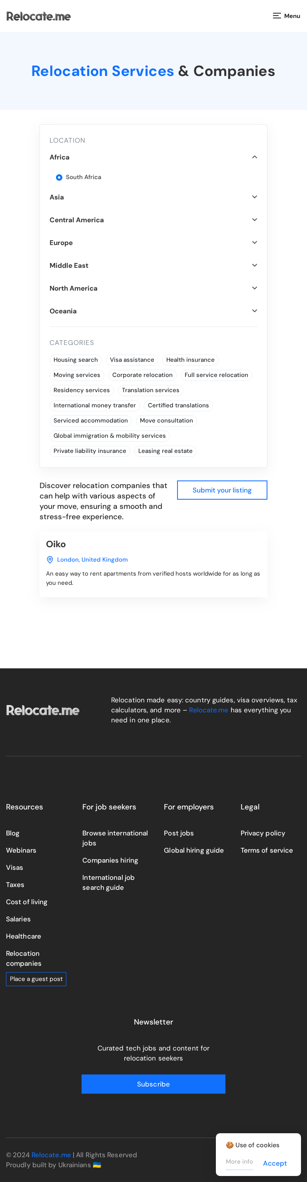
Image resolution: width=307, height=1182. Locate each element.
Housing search (76, 360)
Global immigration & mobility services (110, 436)
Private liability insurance (90, 451)
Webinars (21, 850)
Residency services (82, 390)
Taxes (15, 884)
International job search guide (108, 882)
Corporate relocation (142, 375)
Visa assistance (132, 360)
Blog (13, 833)
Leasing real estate (165, 451)
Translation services (150, 390)
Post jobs (179, 833)
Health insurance (190, 360)
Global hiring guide (194, 850)
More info (239, 1162)
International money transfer (95, 405)
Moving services (77, 375)
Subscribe (153, 1084)
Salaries (18, 919)
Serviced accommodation (91, 421)
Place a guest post (36, 979)
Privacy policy (263, 833)
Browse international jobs (115, 838)
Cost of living (27, 901)
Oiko (56, 544)
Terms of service (267, 850)
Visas (15, 867)
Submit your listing (222, 490)
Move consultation (166, 421)
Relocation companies (24, 958)
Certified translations (178, 405)
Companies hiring (110, 860)
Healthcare (23, 936)
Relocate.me (208, 710)
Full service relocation (216, 375)
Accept (275, 1163)
